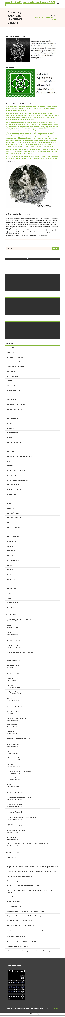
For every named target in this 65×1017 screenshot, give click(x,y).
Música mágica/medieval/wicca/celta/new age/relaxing (38, 951)
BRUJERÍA (10, 395)
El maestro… (10, 791)
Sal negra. (10, 659)
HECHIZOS (10, 466)
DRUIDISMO (10, 428)
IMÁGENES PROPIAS (13, 485)
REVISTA (9, 565)
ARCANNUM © (11, 371)
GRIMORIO (10, 452)
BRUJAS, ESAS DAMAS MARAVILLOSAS (18, 738)
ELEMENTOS (10, 437)
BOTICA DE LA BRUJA (13, 390)
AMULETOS (10, 352)
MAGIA (9, 504)
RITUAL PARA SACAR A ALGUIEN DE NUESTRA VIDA (29, 911)
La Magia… (10, 632)
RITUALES (10, 570)
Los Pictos (10, 685)
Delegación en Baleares (14, 804)
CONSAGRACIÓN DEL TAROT (15, 639)
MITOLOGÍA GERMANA (14, 518)
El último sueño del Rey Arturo (18, 214)
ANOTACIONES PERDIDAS (15, 357)
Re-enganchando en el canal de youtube (20, 652)
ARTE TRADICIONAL (13, 376)
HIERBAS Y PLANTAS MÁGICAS (16, 471)
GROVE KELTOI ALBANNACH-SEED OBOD (19, 456)
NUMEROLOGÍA (11, 541)
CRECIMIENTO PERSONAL (14, 409)
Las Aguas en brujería (13, 692)
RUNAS (9, 574)
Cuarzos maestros (13, 679)
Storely (56, 1008)
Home (53, 15)
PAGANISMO (11, 551)
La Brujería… (10, 626)
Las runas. (17, 902)
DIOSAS (9, 423)
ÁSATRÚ (9, 381)
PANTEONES (11, 556)
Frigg (15, 857)
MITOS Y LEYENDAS (13, 537)
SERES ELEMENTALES (13, 584)
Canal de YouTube (12, 645)
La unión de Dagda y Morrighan (18, 103)
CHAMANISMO (11, 400)
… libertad (10, 824)
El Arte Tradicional (12, 705)
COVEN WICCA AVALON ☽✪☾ (16, 404)
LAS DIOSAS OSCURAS (13, 725)
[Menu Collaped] (58, 4)
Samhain (9, 784)
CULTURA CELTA (12, 414)
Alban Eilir (10, 751)
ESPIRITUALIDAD (12, 447)
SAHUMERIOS (11, 579)
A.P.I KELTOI (10, 348)
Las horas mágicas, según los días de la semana (22, 811)
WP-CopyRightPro (16, 1016)
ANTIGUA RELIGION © (13, 362)
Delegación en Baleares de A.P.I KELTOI (19, 798)
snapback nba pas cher (14, 897)
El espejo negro (11, 731)
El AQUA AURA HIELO (30, 897)
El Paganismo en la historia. (23, 881)
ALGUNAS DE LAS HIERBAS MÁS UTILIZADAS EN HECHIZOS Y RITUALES (27, 844)
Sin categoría (11, 589)
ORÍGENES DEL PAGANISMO (15, 712)
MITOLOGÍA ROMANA (13, 532)
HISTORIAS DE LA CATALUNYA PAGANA (19, 480)
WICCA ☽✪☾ (11, 608)
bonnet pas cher (12, 890)
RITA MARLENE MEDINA (13, 886)
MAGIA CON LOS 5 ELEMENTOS (16, 831)
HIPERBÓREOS (11, 475)
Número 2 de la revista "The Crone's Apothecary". (22, 619)
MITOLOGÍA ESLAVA (13, 513)
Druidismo (10, 764)
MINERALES (10, 508)
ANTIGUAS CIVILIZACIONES (15, 367)
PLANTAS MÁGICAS (13, 560)
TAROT (9, 593)
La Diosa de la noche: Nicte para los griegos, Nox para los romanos (35, 916)
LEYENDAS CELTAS (12, 494)
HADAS (9, 461)
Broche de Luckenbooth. (15, 36)
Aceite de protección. (13, 778)
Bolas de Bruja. (28, 876)
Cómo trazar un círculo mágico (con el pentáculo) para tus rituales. (36, 867)
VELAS (9, 598)
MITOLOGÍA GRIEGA (13, 522)
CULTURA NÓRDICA (13, 419)
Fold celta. (10, 68)
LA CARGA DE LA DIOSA (29, 941)
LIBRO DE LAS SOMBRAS (14, 499)
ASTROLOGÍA (11, 386)
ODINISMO (10, 546)
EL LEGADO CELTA (12, 433)
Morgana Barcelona (13, 941)
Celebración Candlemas (14, 758)
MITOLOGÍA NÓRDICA (14, 527)
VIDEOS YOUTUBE (12, 603)
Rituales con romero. (13, 837)
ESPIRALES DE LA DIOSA (14, 442)
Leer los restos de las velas (23, 921)
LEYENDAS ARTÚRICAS (14, 489)
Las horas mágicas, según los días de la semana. (22, 817)
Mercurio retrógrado (13, 745)
